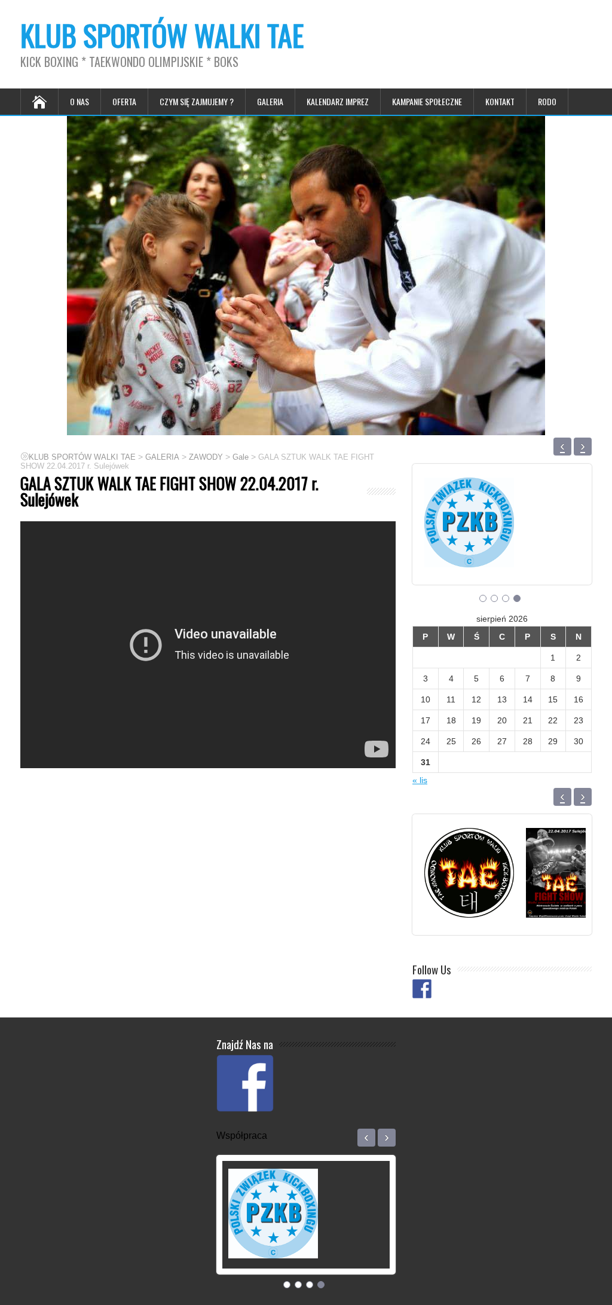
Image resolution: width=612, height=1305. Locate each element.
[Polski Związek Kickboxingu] (469, 552)
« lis (419, 780)
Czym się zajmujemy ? (197, 101)
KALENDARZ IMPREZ (338, 101)
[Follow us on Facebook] (422, 988)
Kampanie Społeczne (427, 101)
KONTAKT (500, 101)
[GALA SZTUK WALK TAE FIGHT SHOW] (559, 902)
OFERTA (124, 101)
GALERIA (270, 101)
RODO (547, 101)
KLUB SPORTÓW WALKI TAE (162, 35)
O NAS (79, 101)
